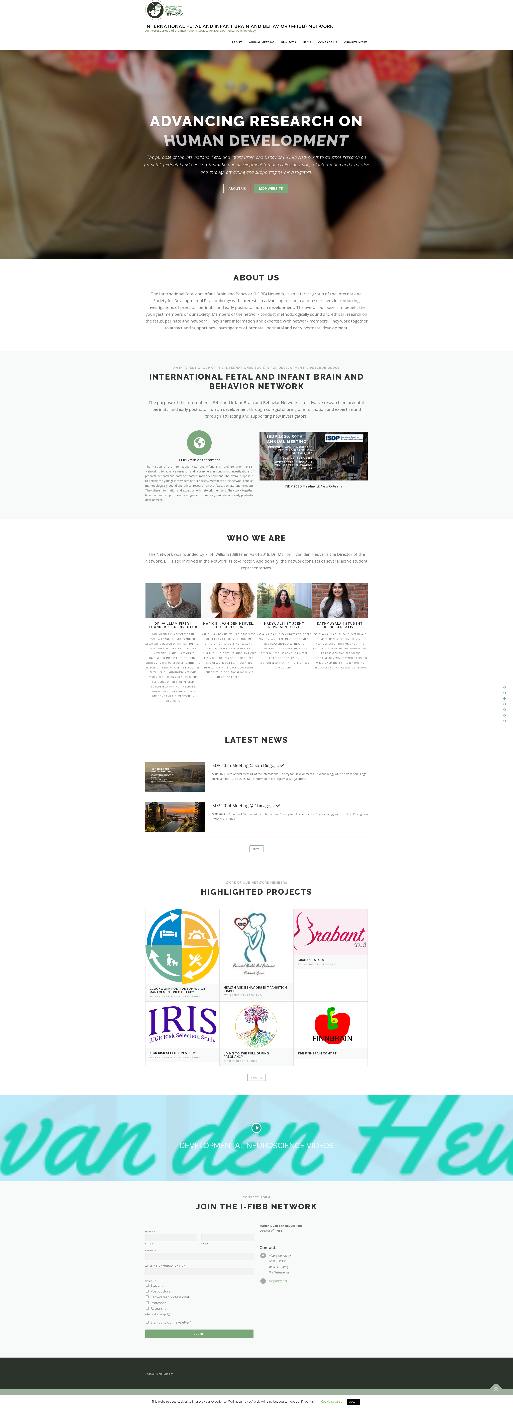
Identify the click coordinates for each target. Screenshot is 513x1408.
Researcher (159, 1308)
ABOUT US (237, 188)
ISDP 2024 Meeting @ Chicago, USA (246, 805)
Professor (158, 1303)
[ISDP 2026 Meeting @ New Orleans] (314, 456)
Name (150, 1231)
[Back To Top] (496, 1389)
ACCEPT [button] (353, 1401)
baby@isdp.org (278, 1281)
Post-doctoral (161, 1291)
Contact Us (327, 42)
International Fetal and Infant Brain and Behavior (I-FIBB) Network (239, 26)
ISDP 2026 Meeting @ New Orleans (313, 486)
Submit (199, 1334)
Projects (288, 42)
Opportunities (356, 42)
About (237, 42)
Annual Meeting (262, 42)
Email (150, 1250)
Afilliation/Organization (165, 1265)
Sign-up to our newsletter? (171, 1322)
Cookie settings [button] (331, 1401)
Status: (151, 1281)
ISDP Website (271, 188)
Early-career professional (170, 1297)
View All (256, 1077)
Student (157, 1285)
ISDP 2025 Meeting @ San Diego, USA (248, 765)
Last (205, 1243)
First (149, 1243)
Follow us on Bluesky (159, 1374)
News (307, 42)
